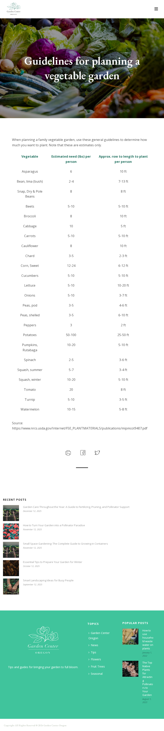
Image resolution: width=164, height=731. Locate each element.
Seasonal (97, 674)
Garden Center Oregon (99, 635)
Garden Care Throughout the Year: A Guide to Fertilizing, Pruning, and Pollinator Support (76, 507)
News (94, 645)
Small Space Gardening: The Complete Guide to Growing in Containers (65, 543)
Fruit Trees (98, 666)
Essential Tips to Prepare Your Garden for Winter (52, 562)
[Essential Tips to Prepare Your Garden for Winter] (11, 568)
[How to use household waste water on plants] (130, 637)
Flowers (96, 659)
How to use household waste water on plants (147, 639)
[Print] (68, 452)
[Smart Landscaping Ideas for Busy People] (11, 586)
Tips (93, 652)
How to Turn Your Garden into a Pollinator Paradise (54, 525)
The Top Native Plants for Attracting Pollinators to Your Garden (147, 679)
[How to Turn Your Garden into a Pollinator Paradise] (11, 531)
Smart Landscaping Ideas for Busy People (48, 580)
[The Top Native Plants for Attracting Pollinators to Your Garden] (130, 669)
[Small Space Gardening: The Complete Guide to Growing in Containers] (11, 550)
